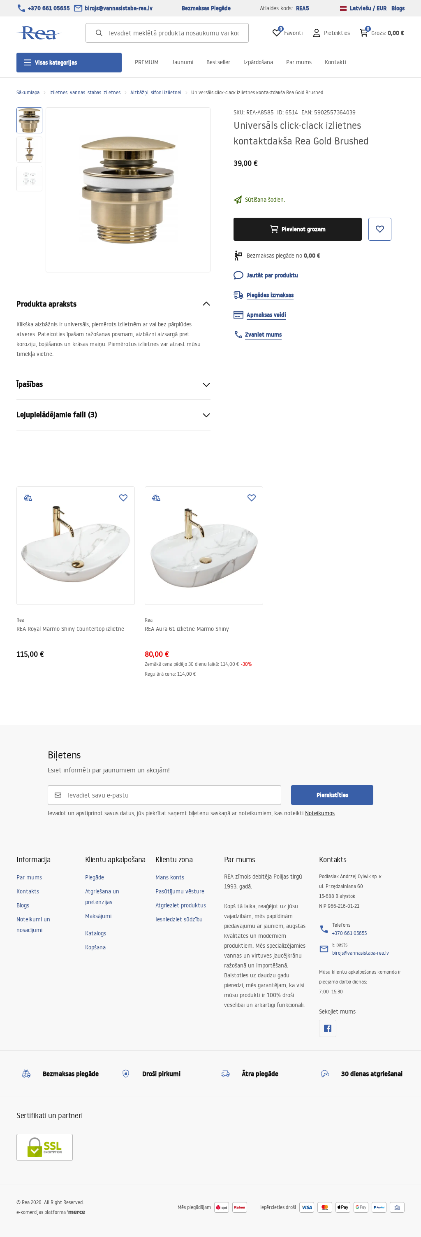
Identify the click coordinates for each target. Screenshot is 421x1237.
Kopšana (95, 947)
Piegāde (94, 877)
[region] (29, 189)
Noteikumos (320, 813)
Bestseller (218, 62)
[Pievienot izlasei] (123, 498)
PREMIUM (147, 62)
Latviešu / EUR (368, 8)
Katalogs (95, 933)
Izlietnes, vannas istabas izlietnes (84, 92)
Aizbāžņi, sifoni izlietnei (155, 92)
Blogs (398, 8)
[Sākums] (39, 33)
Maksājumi (98, 916)
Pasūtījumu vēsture (179, 891)
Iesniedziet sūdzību (179, 919)
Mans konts (169, 877)
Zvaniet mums (263, 334)
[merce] (76, 1212)
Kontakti (335, 62)
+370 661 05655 (49, 8)
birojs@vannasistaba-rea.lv (119, 8)
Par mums (299, 62)
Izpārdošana (258, 62)
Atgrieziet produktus (180, 905)
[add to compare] (28, 498)
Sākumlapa (27, 92)
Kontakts (27, 891)
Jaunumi (182, 62)
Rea (20, 620)
